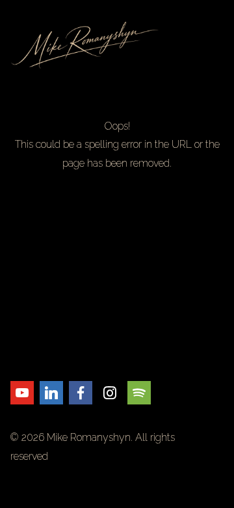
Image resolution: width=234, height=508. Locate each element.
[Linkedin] (51, 392)
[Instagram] (110, 392)
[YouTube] (22, 392)
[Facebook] (80, 392)
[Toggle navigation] (216, 45)
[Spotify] (139, 392)
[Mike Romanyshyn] (117, 45)
